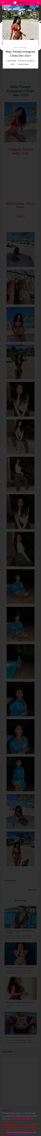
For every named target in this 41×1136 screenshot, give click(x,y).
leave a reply (24, 64)
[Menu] (3, 2)
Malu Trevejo (12, 61)
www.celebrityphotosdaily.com (20, 1119)
